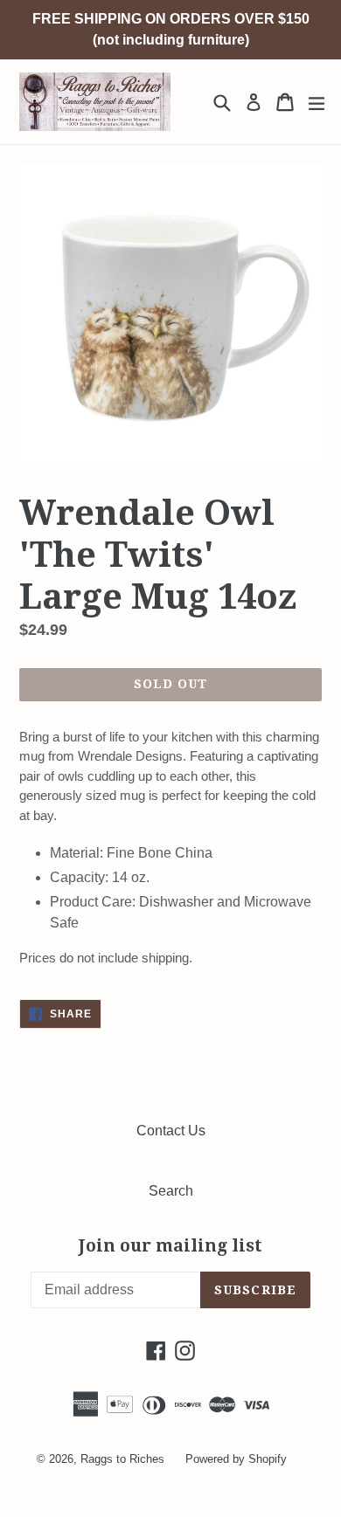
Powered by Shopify (236, 1458)
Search (171, 1190)
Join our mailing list (170, 1246)
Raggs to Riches (122, 1458)
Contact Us (170, 1130)
